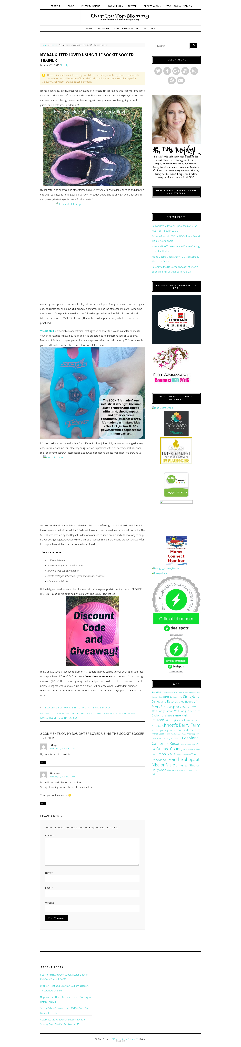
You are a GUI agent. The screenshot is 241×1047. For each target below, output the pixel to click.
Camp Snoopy (167, 693)
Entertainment (90, 6)
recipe (185, 750)
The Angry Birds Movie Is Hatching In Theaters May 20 (76, 707)
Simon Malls (165, 753)
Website (49, 902)
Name (49, 872)
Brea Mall (156, 692)
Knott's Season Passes (178, 734)
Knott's (160, 726)
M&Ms (183, 744)
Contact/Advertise (126, 28)
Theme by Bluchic (120, 1041)
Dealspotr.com (176, 671)
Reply (43, 762)
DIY (191, 701)
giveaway (181, 706)
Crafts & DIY (151, 6)
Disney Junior (177, 697)
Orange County (169, 748)
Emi (196, 701)
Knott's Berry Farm (182, 725)
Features (149, 28)
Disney (168, 696)
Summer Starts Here (183, 755)
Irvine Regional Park (175, 720)
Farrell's (169, 707)
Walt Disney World (181, 770)
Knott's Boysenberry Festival (163, 730)
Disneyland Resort (164, 701)
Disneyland (191, 696)
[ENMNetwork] (176, 450)
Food (71, 6)
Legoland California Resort (175, 740)
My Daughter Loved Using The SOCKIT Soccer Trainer (87, 57)
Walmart (171, 770)
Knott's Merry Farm (188, 730)
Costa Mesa (196, 693)
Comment (50, 835)
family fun (158, 707)
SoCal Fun (114, 6)
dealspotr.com (176, 634)
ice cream (168, 715)
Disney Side (183, 701)
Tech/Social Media (178, 6)
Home (89, 28)
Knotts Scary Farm (166, 738)
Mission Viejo (190, 744)
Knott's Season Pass (161, 733)
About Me (104, 28)
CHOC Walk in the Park (182, 692)
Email (49, 887)
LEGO (178, 738)
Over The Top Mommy (125, 1038)
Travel (132, 6)
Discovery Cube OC (158, 697)
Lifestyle (55, 6)
